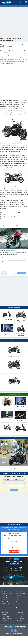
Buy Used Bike (7, 6)
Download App (23, 610)
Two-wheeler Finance (6, 610)
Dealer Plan (18, 6)
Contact (17, 614)
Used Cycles (8, 603)
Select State (18, 2)
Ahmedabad (4, 601)
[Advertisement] (14, 22)
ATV (17, 601)
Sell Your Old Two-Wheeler (14, 524)
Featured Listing (5, 616)
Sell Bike (2, 6)
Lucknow (7, 599)
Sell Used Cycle (5, 620)
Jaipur (9, 601)
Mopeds (17, 599)
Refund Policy (19, 616)
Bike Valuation (5, 612)
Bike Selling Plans (5, 614)
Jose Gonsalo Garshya (10, 250)
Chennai (3, 597)
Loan (26, 6)
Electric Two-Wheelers (20, 593)
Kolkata (3, 603)
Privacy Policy (21, 618)
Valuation (13, 6)
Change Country (19, 620)
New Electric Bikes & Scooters (14, 394)
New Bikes (23, 6)
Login (22, 2)
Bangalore (4, 593)
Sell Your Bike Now (14, 551)
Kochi (7, 597)
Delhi (3, 599)
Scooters (18, 597)
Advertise (21, 612)
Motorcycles (18, 595)
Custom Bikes (19, 603)
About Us (18, 610)
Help (17, 612)
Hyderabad (9, 593)
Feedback (22, 614)
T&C (17, 618)
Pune (7, 595)
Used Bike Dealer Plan (6, 618)
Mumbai (3, 595)
